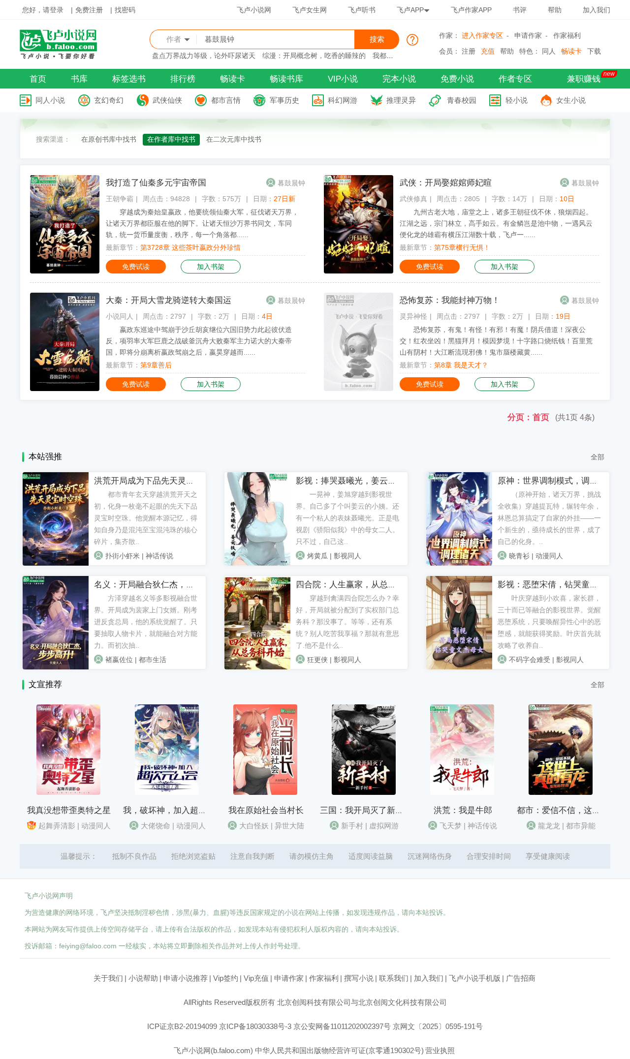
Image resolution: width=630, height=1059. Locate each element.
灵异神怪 (413, 316)
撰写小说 (359, 978)
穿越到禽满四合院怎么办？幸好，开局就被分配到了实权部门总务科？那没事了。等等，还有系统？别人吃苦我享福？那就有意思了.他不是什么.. (347, 621)
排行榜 (182, 79)
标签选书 (129, 79)
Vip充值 (256, 978)
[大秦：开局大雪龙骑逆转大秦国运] (64, 389)
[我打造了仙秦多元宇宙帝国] (64, 271)
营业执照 (440, 1050)
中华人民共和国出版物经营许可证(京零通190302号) (339, 1050)
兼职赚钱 (583, 79)
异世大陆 (289, 825)
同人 (549, 51)
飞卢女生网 (309, 10)
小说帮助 (143, 978)
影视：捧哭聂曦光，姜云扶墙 (350, 480)
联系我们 (394, 978)
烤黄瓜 (317, 556)
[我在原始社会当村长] (265, 792)
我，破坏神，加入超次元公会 (177, 810)
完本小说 (399, 79)
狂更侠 (317, 660)
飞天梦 (451, 825)
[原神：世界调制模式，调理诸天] (459, 563)
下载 (594, 51)
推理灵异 (401, 100)
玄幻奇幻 (109, 100)
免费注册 (89, 10)
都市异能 (581, 825)
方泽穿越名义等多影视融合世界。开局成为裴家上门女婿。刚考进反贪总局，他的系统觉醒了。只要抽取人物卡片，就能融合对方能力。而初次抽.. (145, 621)
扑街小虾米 (122, 556)
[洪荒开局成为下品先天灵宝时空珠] (56, 563)
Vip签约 (225, 978)
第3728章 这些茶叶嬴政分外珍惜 (190, 247)
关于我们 (108, 978)
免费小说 (457, 79)
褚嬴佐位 (119, 660)
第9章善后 (156, 365)
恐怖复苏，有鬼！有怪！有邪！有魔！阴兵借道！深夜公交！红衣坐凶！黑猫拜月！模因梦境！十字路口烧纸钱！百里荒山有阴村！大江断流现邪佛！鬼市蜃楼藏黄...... (496, 341)
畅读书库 (286, 79)
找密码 (125, 10)
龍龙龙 (549, 825)
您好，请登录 (42, 10)
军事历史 (284, 100)
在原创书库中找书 (108, 139)
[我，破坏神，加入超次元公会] (167, 792)
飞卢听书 (362, 10)
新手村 (352, 825)
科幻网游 (342, 100)
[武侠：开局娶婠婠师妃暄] (358, 271)
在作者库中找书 (171, 139)
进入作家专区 (482, 35)
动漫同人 (549, 556)
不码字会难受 (529, 660)
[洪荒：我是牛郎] (462, 792)
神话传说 (159, 556)
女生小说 (571, 100)
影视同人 (347, 556)
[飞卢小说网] (63, 57)
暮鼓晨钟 (291, 183)
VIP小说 (343, 79)
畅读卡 (571, 51)
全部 (597, 457)
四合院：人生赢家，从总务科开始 (358, 584)
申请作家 (528, 35)
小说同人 (119, 316)
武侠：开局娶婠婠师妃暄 (446, 182)
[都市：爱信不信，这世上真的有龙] (561, 792)
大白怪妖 (254, 825)
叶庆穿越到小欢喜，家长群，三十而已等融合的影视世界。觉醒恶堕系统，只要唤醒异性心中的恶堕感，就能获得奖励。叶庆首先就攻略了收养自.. (549, 621)
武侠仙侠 (167, 100)
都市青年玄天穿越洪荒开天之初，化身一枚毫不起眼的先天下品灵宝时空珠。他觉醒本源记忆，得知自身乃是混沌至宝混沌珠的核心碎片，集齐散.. (145, 517)
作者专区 (515, 79)
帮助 (555, 10)
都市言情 (226, 100)
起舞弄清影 (56, 825)
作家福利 (567, 35)
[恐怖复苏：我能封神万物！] (358, 389)
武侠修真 (413, 199)
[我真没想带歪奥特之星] (68, 792)
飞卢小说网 (254, 10)
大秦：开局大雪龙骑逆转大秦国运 (168, 300)
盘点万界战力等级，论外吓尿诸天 (203, 56)
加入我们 (596, 10)
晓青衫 (519, 556)
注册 (468, 51)
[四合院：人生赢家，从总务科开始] (257, 667)
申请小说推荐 (185, 978)
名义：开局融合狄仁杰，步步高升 (157, 584)
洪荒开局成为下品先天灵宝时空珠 (157, 480)
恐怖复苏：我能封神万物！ (450, 300)
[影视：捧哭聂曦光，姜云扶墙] (257, 563)
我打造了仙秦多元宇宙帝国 (156, 182)
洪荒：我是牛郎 (463, 810)
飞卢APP (410, 10)
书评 (520, 10)
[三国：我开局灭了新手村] (364, 792)
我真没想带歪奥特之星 (69, 810)
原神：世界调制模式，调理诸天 (556, 480)
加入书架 (210, 267)
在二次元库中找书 (233, 139)
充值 (488, 51)
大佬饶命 (155, 825)
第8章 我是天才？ (461, 365)
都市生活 (152, 660)
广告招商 (521, 978)
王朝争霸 (119, 199)
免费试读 (136, 267)
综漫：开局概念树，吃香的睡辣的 (314, 56)
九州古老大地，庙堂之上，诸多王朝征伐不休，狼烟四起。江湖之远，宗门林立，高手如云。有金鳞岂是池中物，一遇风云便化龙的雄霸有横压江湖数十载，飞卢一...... (496, 223)
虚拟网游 (384, 825)
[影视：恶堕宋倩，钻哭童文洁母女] (459, 667)
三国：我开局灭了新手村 (366, 810)
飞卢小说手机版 (475, 978)
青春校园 (461, 100)
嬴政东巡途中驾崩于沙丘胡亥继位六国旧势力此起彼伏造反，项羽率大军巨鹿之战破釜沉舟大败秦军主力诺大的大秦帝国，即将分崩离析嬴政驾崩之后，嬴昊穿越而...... (199, 341)
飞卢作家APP (471, 10)
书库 (79, 79)
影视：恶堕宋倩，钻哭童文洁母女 (560, 584)
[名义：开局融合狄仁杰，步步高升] (56, 667)
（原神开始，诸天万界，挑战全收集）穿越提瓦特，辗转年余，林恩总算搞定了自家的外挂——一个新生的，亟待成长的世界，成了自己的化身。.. (549, 517)
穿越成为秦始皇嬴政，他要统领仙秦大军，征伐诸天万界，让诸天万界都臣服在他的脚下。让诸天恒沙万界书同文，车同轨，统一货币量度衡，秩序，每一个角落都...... (202, 223)
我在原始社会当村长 (266, 810)
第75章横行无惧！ (462, 247)
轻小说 (516, 100)
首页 (38, 79)
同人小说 (50, 100)
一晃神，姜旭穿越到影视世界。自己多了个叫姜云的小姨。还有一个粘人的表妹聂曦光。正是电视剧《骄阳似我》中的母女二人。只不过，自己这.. (347, 517)
